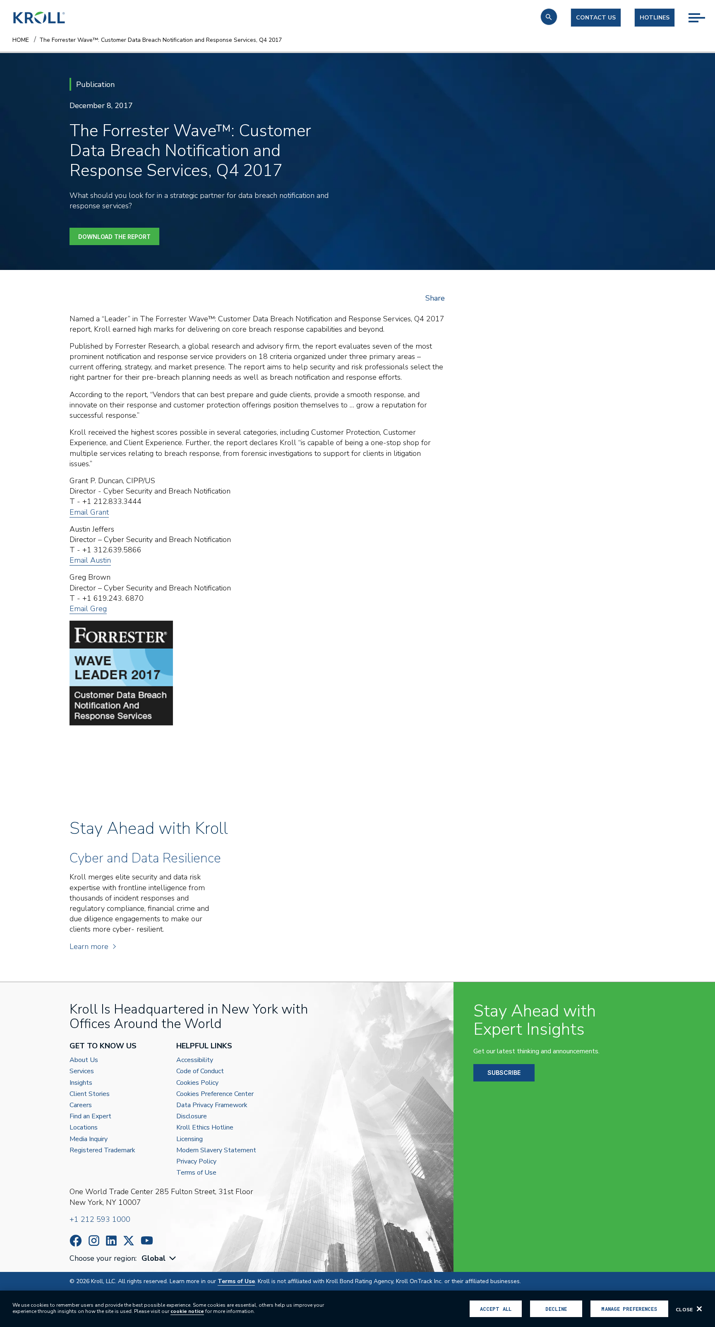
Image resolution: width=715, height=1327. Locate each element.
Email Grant (89, 512)
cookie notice (187, 1311)
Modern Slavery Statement (216, 1150)
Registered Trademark (102, 1150)
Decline (556, 1308)
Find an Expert (90, 1116)
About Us (84, 1060)
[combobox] (160, 1258)
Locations (84, 1128)
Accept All (495, 1308)
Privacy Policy (196, 1162)
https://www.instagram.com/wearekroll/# (94, 1240)
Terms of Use (196, 1173)
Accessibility (194, 1060)
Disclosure (191, 1116)
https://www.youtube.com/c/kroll (147, 1240)
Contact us (596, 18)
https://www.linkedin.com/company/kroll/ (111, 1240)
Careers (81, 1105)
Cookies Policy (197, 1083)
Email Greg (88, 609)
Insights (81, 1083)
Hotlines (654, 18)
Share (435, 298)
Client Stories (90, 1094)
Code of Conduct (200, 1071)
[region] (357, 1309)
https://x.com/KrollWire (128, 1240)
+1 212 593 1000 (100, 1219)
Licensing (189, 1139)
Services (82, 1071)
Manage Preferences (629, 1308)
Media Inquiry (89, 1139)
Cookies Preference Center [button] (215, 1094)
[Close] (699, 1308)
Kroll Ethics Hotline (204, 1128)
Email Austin (90, 560)
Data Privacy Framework (211, 1105)
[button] (548, 16)
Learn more (89, 946)
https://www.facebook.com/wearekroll (76, 1241)
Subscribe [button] (504, 1072)
